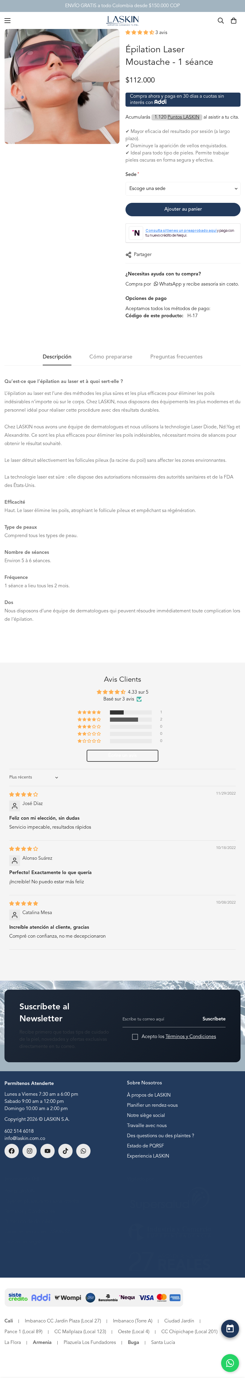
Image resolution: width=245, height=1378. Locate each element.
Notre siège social (146, 1115)
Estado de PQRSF (145, 1146)
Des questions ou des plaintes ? (160, 1136)
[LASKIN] (122, 20)
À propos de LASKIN (149, 1095)
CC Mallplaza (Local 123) (80, 1332)
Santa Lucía (163, 1342)
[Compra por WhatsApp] (230, 1363)
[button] (140, 32)
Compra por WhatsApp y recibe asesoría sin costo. (182, 284)
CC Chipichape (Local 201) (189, 1332)
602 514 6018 (19, 1131)
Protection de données (28, 1221)
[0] (234, 20)
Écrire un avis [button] (122, 755)
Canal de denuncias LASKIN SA (37, 1232)
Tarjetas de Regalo (23, 1242)
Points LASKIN (19, 1191)
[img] (23, 795)
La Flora (12, 1342)
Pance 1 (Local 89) (23, 1332)
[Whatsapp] (83, 1151)
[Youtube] (47, 1151)
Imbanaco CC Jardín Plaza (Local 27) (63, 1321)
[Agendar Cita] (230, 1329)
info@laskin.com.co (24, 1138)
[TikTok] (65, 1151)
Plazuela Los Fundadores (90, 1342)
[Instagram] (29, 1151)
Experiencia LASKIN (148, 1156)
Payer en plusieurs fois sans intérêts (41, 1201)
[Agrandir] (110, 41)
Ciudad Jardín (179, 1321)
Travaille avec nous (147, 1125)
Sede (131, 174)
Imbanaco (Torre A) (132, 1321)
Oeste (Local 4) (133, 1332)
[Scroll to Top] (230, 1344)
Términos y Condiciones (191, 1036)
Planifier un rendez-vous (152, 1105)
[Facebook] (11, 1151)
